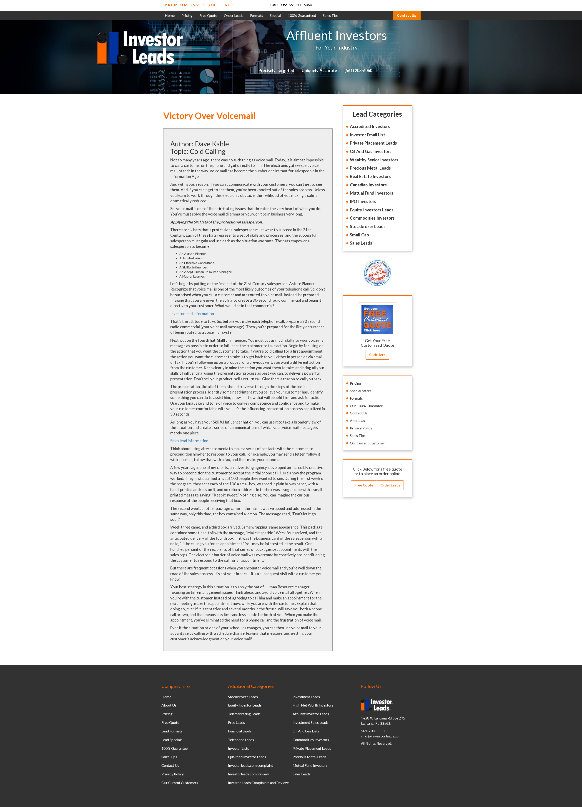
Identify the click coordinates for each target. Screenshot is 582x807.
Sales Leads (301, 774)
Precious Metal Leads (309, 756)
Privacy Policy (361, 428)
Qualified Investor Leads (247, 756)
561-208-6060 (300, 5)
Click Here (377, 355)
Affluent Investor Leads (311, 714)
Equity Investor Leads (244, 705)
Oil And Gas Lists (306, 731)
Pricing (187, 15)
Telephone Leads (241, 739)
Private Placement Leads (312, 748)
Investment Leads (306, 696)
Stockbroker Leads (243, 696)
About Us (357, 420)
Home (170, 15)
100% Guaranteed (302, 15)
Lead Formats (172, 731)
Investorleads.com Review (248, 774)
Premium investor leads (199, 5)
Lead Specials (171, 739)
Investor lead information (192, 313)
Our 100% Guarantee (366, 406)
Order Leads (233, 15)
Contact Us (406, 15)
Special (275, 15)
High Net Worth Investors (313, 705)
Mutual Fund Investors (310, 765)
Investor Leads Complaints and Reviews (258, 782)
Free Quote (208, 15)
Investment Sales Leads (311, 722)
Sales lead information (189, 440)
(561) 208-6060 (358, 70)
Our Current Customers (179, 782)
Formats (256, 15)
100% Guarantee (174, 748)
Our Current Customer (367, 443)
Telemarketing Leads (244, 714)
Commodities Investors (311, 739)
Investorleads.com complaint (250, 765)
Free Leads (236, 722)
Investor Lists (238, 748)
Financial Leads (240, 731)
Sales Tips (331, 15)
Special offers (360, 390)
